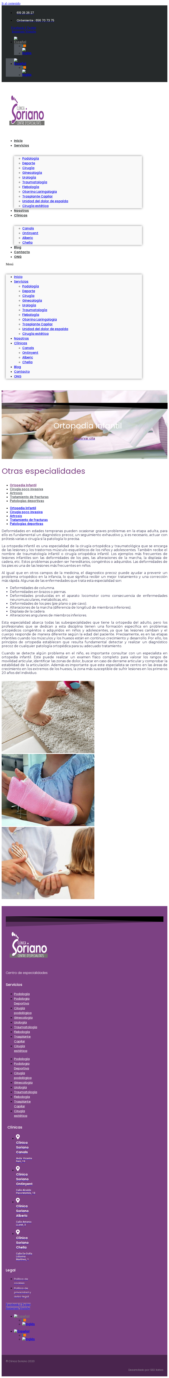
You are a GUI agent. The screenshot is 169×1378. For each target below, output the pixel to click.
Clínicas (20, 215)
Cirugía (28, 168)
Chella (27, 362)
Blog (17, 367)
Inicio (18, 277)
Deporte (28, 163)
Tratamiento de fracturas (29, 497)
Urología (29, 177)
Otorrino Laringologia (39, 191)
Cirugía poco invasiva (26, 489)
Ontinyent (30, 233)
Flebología (30, 187)
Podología (30, 158)
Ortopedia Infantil (23, 485)
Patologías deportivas (27, 501)
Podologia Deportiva (21, 1000)
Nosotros (21, 338)
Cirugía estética (35, 206)
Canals (28, 228)
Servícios (21, 145)
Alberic (27, 238)
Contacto (22, 252)
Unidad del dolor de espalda (45, 201)
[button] (74, 264)
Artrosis (16, 493)
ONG (18, 257)
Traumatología (34, 182)
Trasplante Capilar (37, 196)
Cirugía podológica (23, 1010)
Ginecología (32, 172)
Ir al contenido (11, 3)
